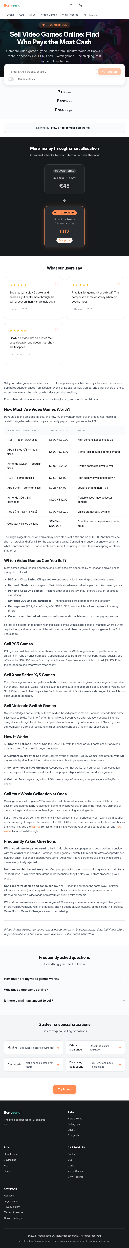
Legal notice (11, 1201)
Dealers (8, 1171)
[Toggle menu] (123, 5)
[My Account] (71, 5)
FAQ (6, 1165)
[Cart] (80, 5)
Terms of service (13, 1212)
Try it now (64, 1089)
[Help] (62, 5)
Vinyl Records (70, 14)
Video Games (49, 14)
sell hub (35, 826)
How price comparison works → (72, 127)
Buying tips (10, 1159)
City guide (73, 1135)
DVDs (32, 14)
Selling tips (74, 1124)
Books (10, 14)
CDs (21, 14)
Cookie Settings (13, 1218)
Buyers (72, 1129)
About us (9, 1195)
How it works (75, 1118)
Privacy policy (12, 1206)
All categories (92, 15)
